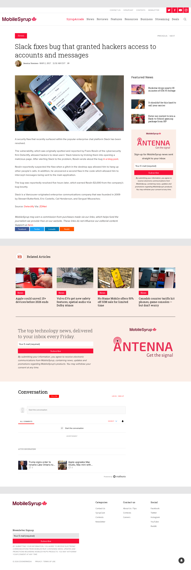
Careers (126, 517)
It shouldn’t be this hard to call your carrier (162, 104)
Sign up (121, 396)
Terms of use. (49, 561)
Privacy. (39, 561)
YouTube (155, 521)
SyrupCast (128, 10)
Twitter (37, 229)
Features (116, 19)
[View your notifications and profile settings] (123, 421)
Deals (175, 19)
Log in (114, 396)
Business (147, 19)
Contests (140, 10)
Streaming (162, 19)
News (90, 19)
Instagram (155, 517)
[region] (72, 434)
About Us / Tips (130, 508)
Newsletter (153, 10)
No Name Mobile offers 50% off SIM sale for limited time (116, 302)
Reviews (102, 19)
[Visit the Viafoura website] (119, 476)
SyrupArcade (75, 19)
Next (172, 35)
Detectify (29, 206)
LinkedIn (52, 229)
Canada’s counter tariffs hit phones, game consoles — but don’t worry (157, 302)
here (30, 225)
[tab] (26, 421)
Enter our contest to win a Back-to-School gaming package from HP (161, 119)
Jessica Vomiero (30, 63)
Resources (131, 19)
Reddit (67, 229)
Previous (162, 35)
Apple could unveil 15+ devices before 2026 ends (32, 300)
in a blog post (110, 159)
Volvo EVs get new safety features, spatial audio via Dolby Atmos (74, 302)
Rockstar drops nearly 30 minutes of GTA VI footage (161, 89)
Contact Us (115, 10)
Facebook (22, 229)
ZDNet (43, 206)
